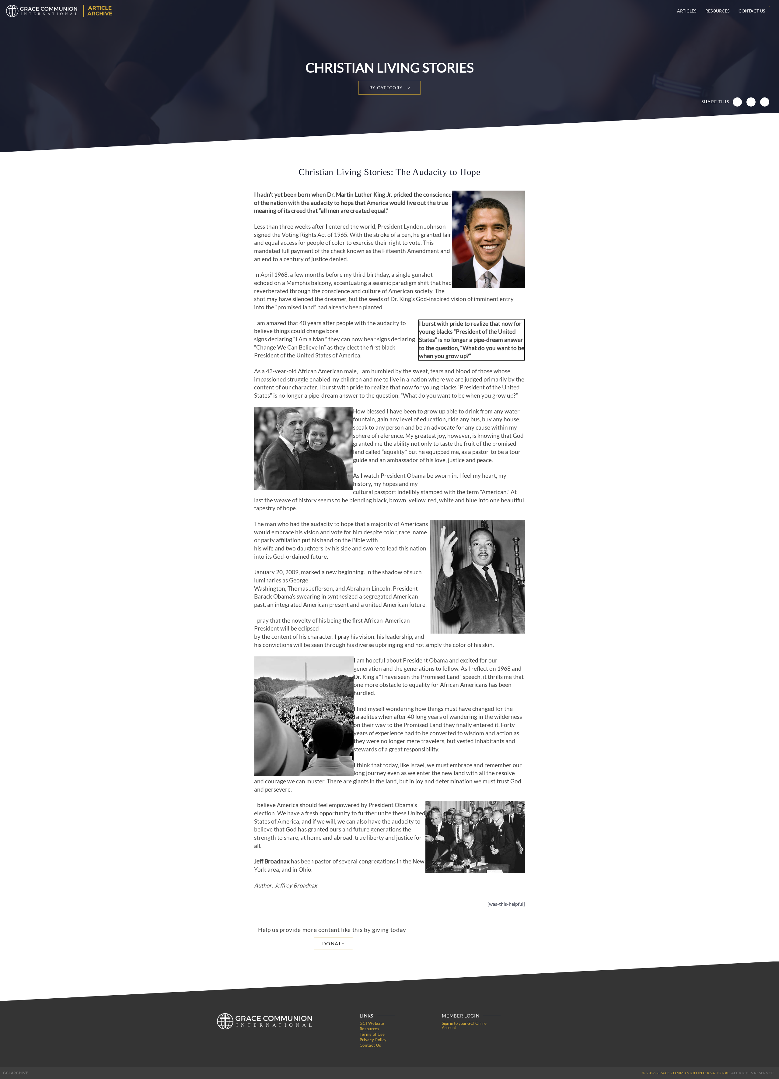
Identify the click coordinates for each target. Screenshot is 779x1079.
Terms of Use (372, 1034)
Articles (686, 10)
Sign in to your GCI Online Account (464, 1025)
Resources (717, 10)
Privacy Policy (373, 1039)
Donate (333, 943)
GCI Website (372, 1023)
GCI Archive (15, 1072)
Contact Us (752, 10)
